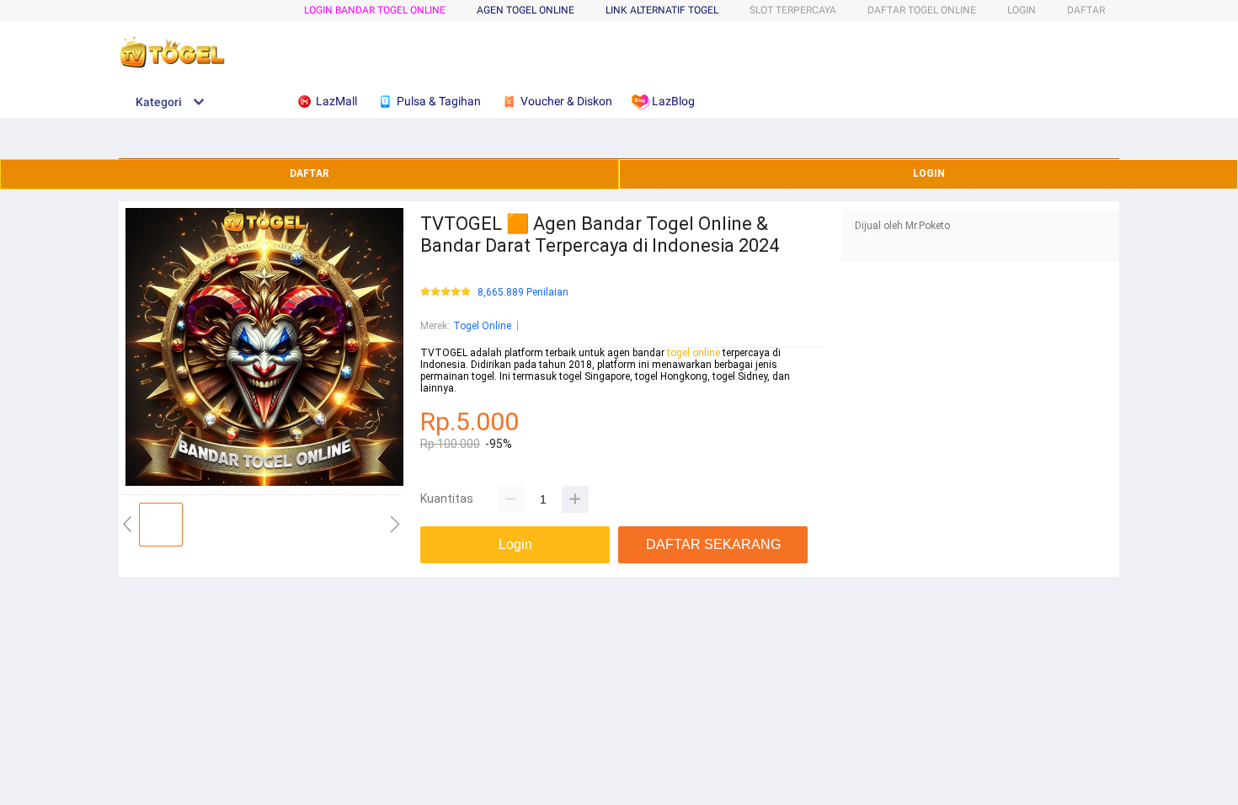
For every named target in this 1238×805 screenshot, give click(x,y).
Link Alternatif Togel (662, 10)
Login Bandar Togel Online (375, 10)
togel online (693, 353)
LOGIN (1021, 10)
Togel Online (482, 326)
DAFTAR (1086, 10)
